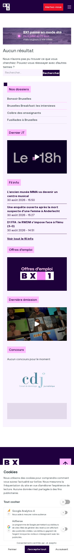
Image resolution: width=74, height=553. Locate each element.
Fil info (14, 182)
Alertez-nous (53, 7)
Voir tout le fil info (20, 239)
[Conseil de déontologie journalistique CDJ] (37, 380)
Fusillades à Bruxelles (22, 120)
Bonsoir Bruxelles (19, 99)
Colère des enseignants (24, 113)
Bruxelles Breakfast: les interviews (31, 106)
